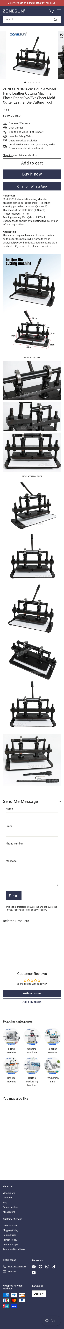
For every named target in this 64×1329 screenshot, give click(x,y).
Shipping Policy (10, 1230)
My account (9, 1212)
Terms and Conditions (14, 1249)
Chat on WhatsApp (32, 186)
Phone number (14, 843)
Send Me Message (20, 801)
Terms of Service (33, 910)
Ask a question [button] (32, 1001)
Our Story (7, 1197)
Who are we (9, 1193)
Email (9, 826)
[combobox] (32, 19)
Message (11, 861)
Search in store (10, 1207)
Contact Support (11, 1244)
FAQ (5, 1202)
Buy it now (32, 174)
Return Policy (9, 1235)
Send (13, 895)
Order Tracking (10, 1225)
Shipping (8, 155)
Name (9, 808)
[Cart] (51, 11)
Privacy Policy (13, 910)
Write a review (32, 993)
